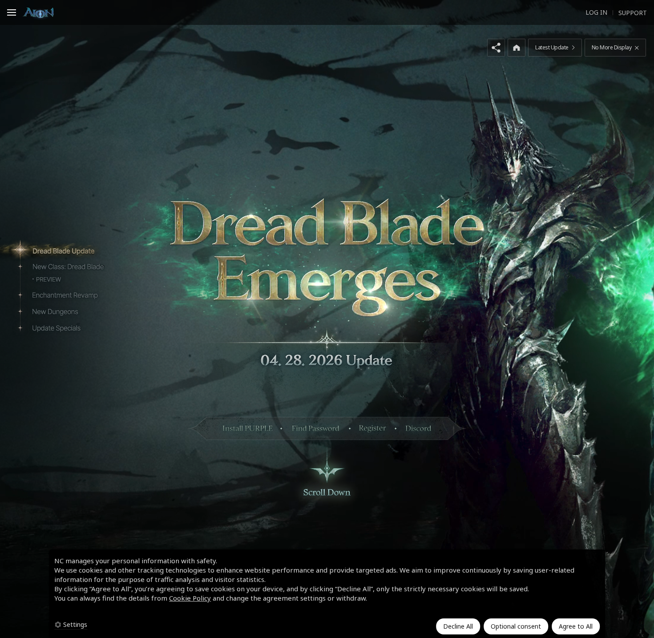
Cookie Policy (190, 598)
